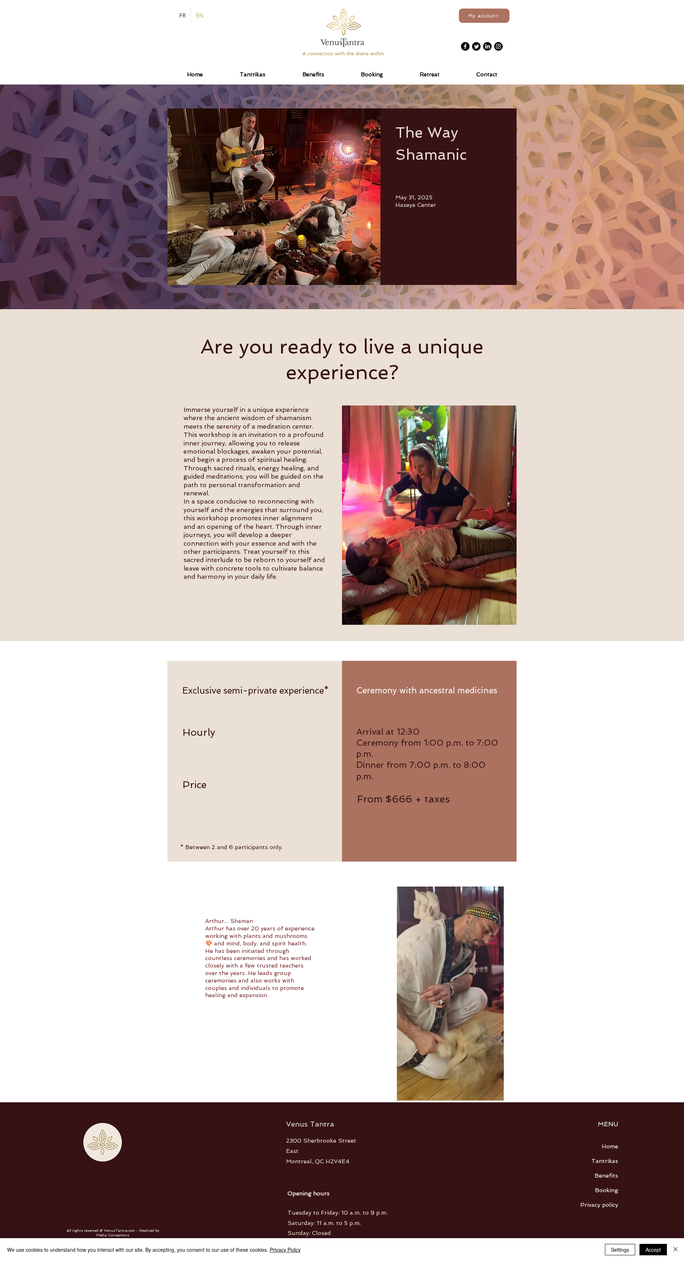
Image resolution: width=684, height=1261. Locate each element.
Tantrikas (604, 1161)
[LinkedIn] (487, 46)
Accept (653, 1249)
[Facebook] (465, 46)
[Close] (675, 1249)
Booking (606, 1190)
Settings (620, 1249)
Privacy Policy (285, 1249)
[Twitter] (476, 46)
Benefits (606, 1175)
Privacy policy (599, 1204)
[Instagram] (498, 46)
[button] (429, 74)
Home (610, 1146)
